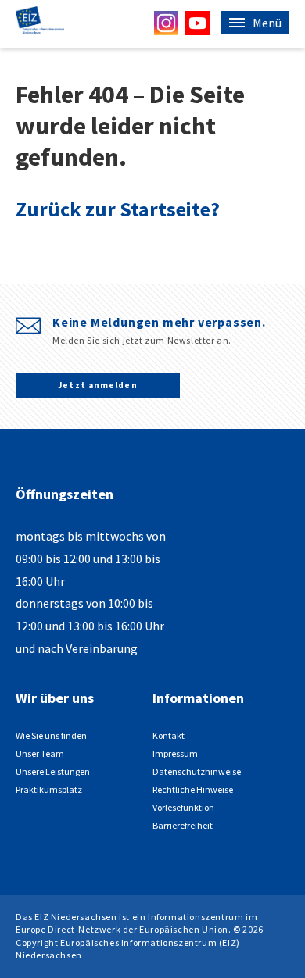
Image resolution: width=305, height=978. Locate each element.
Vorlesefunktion (183, 807)
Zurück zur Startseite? (118, 209)
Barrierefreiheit (182, 825)
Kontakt (168, 735)
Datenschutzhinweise (196, 771)
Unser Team (40, 753)
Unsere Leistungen (53, 771)
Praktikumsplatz (49, 789)
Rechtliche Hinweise (192, 789)
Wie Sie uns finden (51, 735)
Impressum (175, 753)
